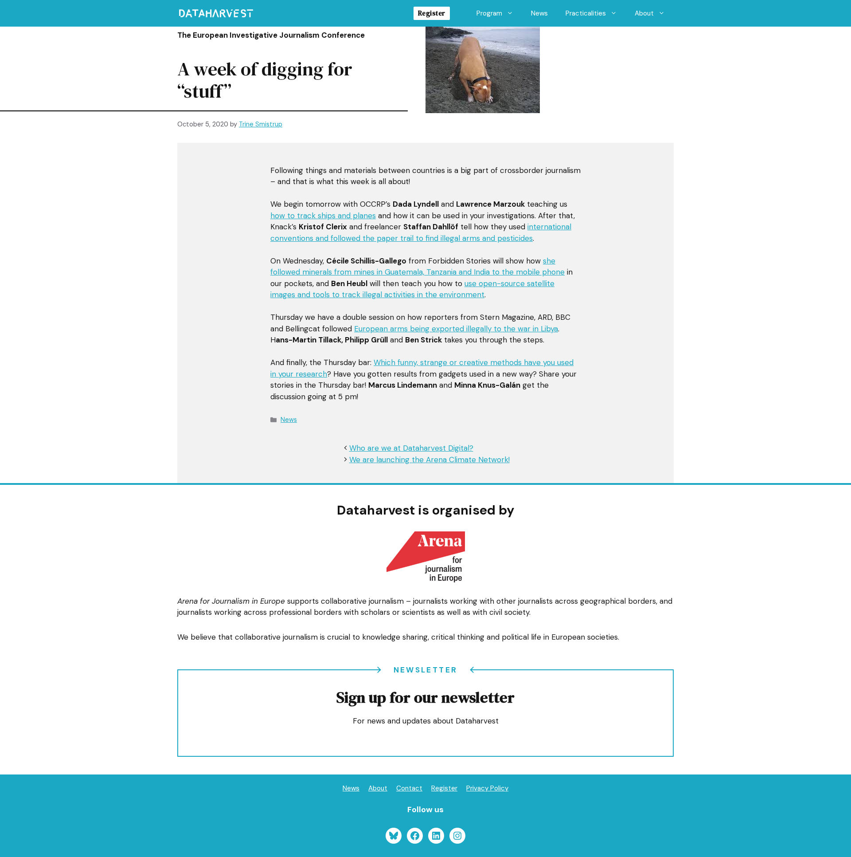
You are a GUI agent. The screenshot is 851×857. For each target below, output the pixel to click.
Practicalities (586, 13)
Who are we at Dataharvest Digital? (411, 448)
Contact (409, 788)
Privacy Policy (487, 788)
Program (489, 13)
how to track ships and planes (323, 215)
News (539, 13)
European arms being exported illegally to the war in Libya (456, 329)
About (644, 13)
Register (431, 13)
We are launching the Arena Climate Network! (429, 459)
